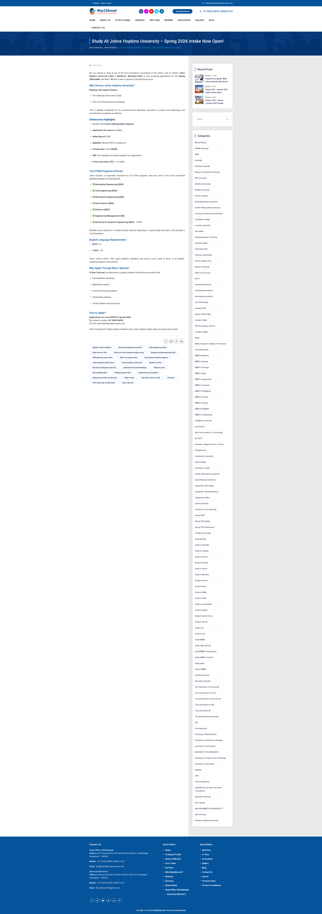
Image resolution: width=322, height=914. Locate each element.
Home (92, 20)
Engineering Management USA (163, 352)
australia (198, 160)
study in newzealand (203, 604)
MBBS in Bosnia (201, 361)
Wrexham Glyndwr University (206, 820)
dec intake (199, 231)
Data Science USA (100, 352)
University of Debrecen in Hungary (209, 740)
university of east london (205, 746)
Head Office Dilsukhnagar (177, 890)
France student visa (203, 261)
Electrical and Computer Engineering (129, 352)
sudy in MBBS (200, 669)
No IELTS (198, 438)
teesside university (202, 681)
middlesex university (203, 421)
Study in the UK (201, 622)
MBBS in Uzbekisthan (203, 415)
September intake (202, 497)
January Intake (201, 320)
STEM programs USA (122, 373)
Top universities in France (205, 693)
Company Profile (173, 854)
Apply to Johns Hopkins (102, 347)
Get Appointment (182, 11)
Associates (184, 20)
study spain (199, 663)
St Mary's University (203, 533)
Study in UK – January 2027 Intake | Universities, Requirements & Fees (216, 91)
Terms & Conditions (211, 885)
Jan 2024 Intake (201, 302)
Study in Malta (201, 592)
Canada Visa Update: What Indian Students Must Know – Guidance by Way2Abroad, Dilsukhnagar (217, 80)
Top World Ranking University (207, 716)
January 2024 (200, 308)
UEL (196, 722)
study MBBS (200, 640)
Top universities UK (203, 711)
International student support (156, 357)
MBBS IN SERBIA (202, 409)
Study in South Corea (203, 616)
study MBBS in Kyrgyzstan (205, 651)
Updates (198, 770)
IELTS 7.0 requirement (128, 357)
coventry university (202, 225)
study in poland (201, 610)
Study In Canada (201, 551)
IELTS (197, 279)
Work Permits (200, 814)
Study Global (123, 20)
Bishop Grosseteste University (207, 172)
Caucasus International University (209, 213)
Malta (197, 338)
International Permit (203, 284)
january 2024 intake (203, 314)
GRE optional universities (102, 357)
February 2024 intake (203, 255)
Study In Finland (201, 563)
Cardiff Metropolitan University (207, 207)
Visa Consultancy (202, 782)
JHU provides (177, 230)
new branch (200, 426)
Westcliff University (203, 797)
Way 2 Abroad (127, 383)
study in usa (200, 634)
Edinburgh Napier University (206, 237)
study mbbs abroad (203, 645)
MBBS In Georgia (202, 367)
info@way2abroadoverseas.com (219, 3)
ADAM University (202, 148)
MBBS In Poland (201, 397)
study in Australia (202, 545)
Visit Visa (155, 20)
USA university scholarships (104, 383)
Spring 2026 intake (100, 373)
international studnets (204, 296)
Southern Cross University (205, 509)
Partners (169, 868)
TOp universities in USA (204, 705)
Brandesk (182, 910)
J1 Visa (205, 854)
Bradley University (202, 190)
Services (140, 20)
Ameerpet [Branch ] (176, 894)
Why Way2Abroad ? (174, 872)
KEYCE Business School (205, 326)
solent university (201, 503)
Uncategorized (201, 728)
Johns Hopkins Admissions (103, 363)
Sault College (200, 462)
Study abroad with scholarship (105, 378)
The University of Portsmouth (207, 687)
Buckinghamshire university (206, 202)
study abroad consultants (148, 373)
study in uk (199, 628)
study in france (201, 568)
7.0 (96, 244)
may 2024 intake (201, 350)
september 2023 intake (204, 486)
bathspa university (202, 166)
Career (205, 876)
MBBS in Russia (201, 403)
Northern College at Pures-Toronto (209, 444)
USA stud (170, 378)
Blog (211, 20)
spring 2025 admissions (205, 527)
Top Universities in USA (151, 378)
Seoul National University (205, 480)
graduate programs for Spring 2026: (104, 179)
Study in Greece (201, 580)
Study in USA (129, 378)
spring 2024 (200, 515)
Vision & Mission (173, 859)
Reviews (169, 20)
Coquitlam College (202, 219)
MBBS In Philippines (203, 391)
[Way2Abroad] (102, 11)
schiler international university (207, 474)
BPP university (201, 178)
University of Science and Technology (210, 758)
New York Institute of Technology (209, 432)
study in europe (201, 557)
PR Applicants (200, 450)
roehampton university (204, 456)
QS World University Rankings (135, 368)
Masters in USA (155, 363)
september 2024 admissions (206, 492)
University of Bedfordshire (205, 734)
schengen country (202, 468)
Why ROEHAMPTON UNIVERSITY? (209, 808)
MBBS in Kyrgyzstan (203, 379)
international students (204, 290)
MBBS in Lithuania (202, 385)
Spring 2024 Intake (202, 521)
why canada (200, 803)
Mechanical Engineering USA (104, 368)
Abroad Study (97, 65)
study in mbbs (201, 598)
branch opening (201, 196)
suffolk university (202, 675)
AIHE (197, 154)
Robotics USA (159, 368)
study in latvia (200, 586)
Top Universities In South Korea (208, 699)
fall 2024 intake (201, 243)
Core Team (170, 863)
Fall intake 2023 (201, 249)
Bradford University (203, 184)
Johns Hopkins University (132, 363)
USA (196, 776)
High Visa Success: (203, 273)
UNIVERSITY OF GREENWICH (207, 752)
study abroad (200, 539)
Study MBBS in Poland (204, 657)
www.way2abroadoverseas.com (111, 323)
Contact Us (98, 28)
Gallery (199, 20)
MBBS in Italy (200, 373)
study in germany (202, 574)
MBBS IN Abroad (202, 355)
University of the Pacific (204, 764)
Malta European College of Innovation (210, 344)
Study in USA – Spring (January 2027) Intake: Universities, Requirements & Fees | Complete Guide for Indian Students (217, 102)
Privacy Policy (208, 881)
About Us (105, 20)
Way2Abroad (160, 910)
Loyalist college (201, 332)
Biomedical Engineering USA (130, 347)
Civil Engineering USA (157, 347)
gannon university (202, 267)
